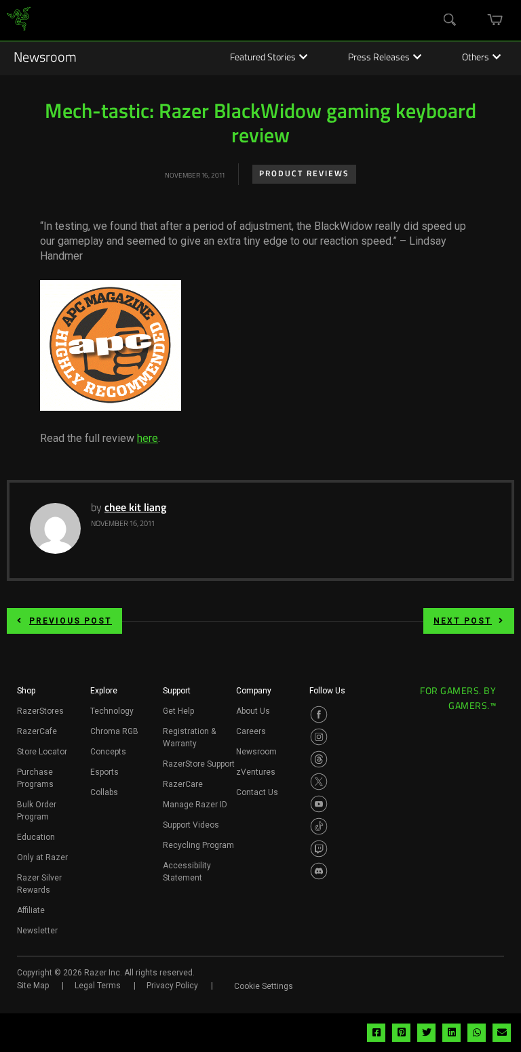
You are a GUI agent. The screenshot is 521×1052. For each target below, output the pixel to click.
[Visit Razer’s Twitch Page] (318, 848)
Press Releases (379, 58)
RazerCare (183, 784)
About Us (253, 711)
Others (475, 58)
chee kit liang (135, 508)
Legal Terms (98, 985)
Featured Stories (263, 58)
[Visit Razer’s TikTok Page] (318, 826)
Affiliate (31, 910)
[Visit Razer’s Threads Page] (318, 759)
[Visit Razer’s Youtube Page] (318, 803)
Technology (112, 711)
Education (36, 837)
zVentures (255, 772)
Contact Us (257, 792)
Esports (104, 772)
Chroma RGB (114, 731)
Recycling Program (198, 845)
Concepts (108, 751)
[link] (19, 21)
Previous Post (70, 621)
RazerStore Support (199, 764)
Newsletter (37, 930)
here (147, 438)
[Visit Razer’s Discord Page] (318, 871)
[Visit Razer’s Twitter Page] (318, 781)
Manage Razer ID (195, 804)
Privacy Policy (172, 985)
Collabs (104, 792)
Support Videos (191, 825)
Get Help (178, 711)
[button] (26, 695)
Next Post (462, 621)
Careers (251, 731)
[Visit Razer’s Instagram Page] (318, 736)
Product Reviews (304, 174)
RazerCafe (37, 731)
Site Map (33, 985)
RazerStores (40, 711)
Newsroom (45, 58)
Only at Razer (42, 857)
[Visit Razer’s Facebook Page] (318, 714)
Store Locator (42, 751)
